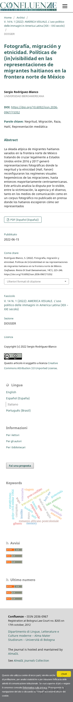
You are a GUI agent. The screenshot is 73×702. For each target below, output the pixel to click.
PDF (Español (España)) (24, 219)
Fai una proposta (20, 465)
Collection (31, 660)
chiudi (64, 674)
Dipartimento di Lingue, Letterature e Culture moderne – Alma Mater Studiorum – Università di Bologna (33, 636)
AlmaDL (13, 653)
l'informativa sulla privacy (35, 687)
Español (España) (18, 398)
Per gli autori (13, 441)
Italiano (13, 404)
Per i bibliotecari (15, 447)
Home (8, 17)
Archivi (21, 17)
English (11, 392)
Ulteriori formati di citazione (24, 281)
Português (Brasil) (18, 410)
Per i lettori (12, 435)
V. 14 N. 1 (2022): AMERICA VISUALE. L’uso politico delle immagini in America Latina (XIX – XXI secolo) (34, 24)
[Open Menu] (65, 6)
